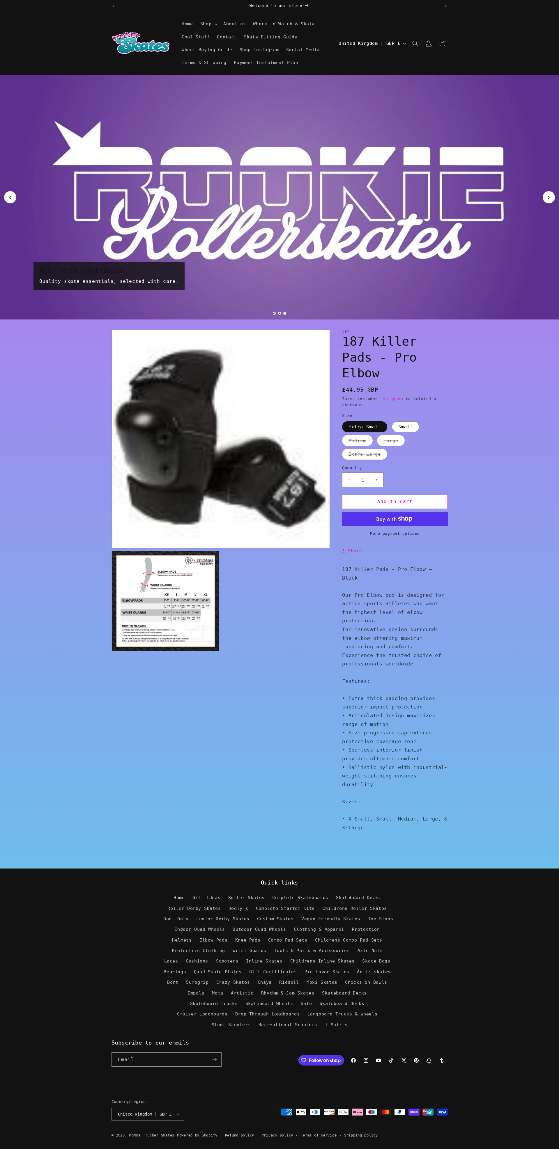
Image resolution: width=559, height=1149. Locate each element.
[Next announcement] (445, 6)
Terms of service (319, 1135)
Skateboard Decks (358, 897)
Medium (360, 441)
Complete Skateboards (300, 897)
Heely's (238, 908)
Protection (366, 929)
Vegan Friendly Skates (330, 918)
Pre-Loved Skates (327, 971)
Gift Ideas (206, 897)
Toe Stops (380, 918)
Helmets (182, 939)
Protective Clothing (198, 950)
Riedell (289, 982)
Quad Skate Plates (218, 971)
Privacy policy (277, 1135)
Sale (306, 1003)
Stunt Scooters (231, 1024)
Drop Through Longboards (267, 1013)
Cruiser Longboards (202, 1013)
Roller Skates (246, 897)
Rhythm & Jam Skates (287, 992)
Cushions (197, 960)
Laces (171, 960)
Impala (195, 992)
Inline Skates (264, 960)
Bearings (175, 971)
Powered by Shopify (197, 1135)
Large (393, 441)
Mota (217, 992)
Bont (172, 982)
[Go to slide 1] (274, 313)
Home (179, 897)
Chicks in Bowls (366, 982)
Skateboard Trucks (214, 1003)
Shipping (393, 398)
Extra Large (368, 455)
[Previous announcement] (113, 6)
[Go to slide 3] (284, 313)
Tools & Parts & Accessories (312, 950)
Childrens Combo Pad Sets (348, 939)
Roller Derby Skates (194, 908)
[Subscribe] (214, 1059)
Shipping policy (361, 1135)
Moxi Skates (322, 982)
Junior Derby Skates (223, 918)
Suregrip (197, 982)
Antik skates (374, 971)
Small (405, 426)
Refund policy (239, 1135)
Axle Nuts (370, 950)
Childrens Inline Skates (322, 960)
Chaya (265, 982)
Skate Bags (376, 960)
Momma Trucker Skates (151, 1135)
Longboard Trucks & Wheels (342, 1013)
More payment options (395, 533)
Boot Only (176, 918)
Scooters (227, 960)
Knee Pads (248, 939)
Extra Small (365, 426)
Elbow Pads (213, 939)
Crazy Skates (233, 982)
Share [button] (355, 550)
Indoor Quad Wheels (200, 929)
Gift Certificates (273, 971)
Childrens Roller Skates (354, 908)
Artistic (242, 992)
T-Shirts (336, 1024)
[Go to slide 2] (279, 313)
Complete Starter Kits (285, 908)
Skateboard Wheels (269, 1003)
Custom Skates (275, 918)
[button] (208, 24)
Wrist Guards (249, 950)
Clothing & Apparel (319, 929)
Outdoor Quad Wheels (259, 929)
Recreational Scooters (288, 1024)
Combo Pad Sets (287, 939)
